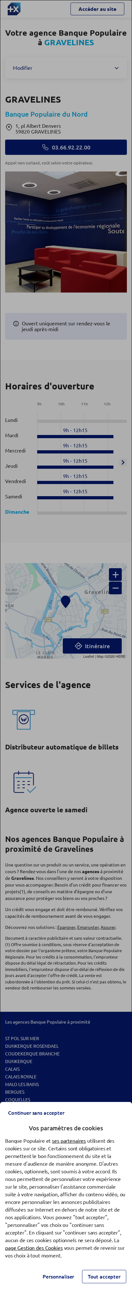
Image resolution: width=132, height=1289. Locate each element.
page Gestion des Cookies (34, 1248)
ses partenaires (69, 1141)
